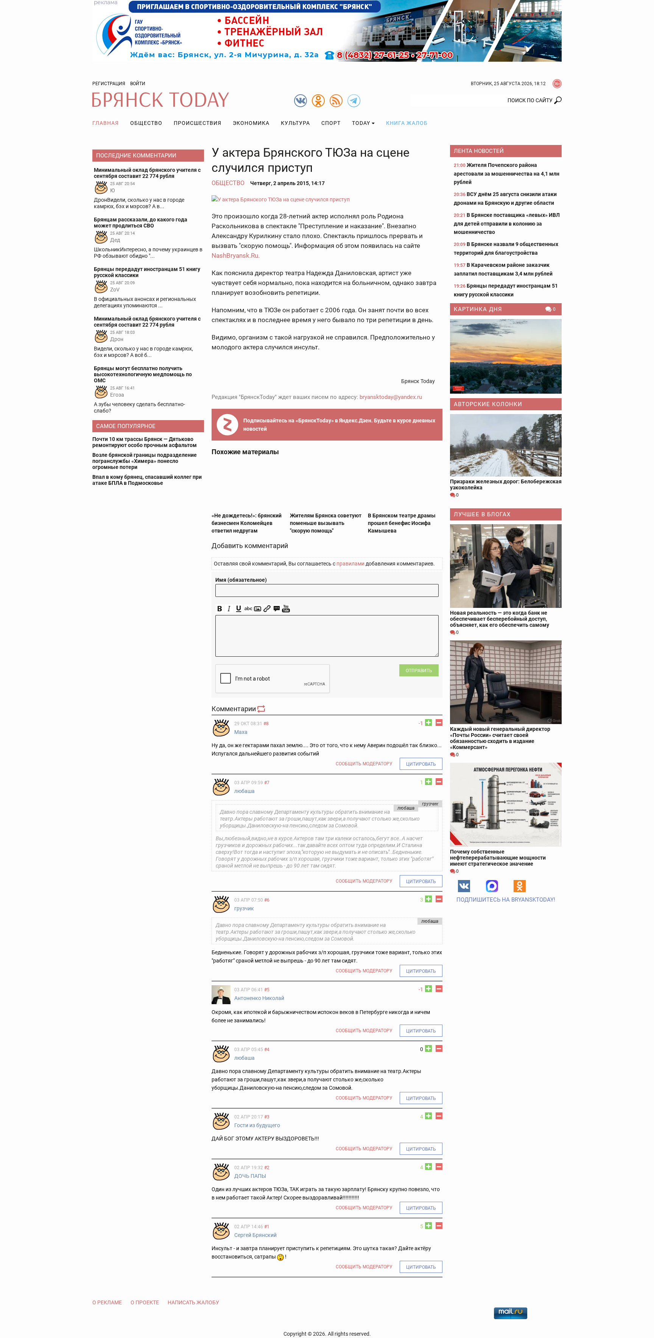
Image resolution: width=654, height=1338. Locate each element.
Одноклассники (520, 886)
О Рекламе (107, 1302)
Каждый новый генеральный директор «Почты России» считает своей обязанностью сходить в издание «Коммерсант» (500, 738)
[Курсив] (229, 608)
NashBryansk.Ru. (236, 255)
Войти (137, 83)
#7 (266, 782)
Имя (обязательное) (241, 580)
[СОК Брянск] (327, 30)
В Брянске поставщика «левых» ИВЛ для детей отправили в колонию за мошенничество (507, 223)
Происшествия (197, 123)
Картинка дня (478, 309)
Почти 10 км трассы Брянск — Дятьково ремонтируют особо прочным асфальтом (144, 442)
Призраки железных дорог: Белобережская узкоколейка (506, 484)
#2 (266, 1167)
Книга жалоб (407, 123)
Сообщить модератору (364, 763)
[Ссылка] (267, 608)
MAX (492, 886)
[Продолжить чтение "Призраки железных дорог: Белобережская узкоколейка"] (506, 445)
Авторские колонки (488, 404)
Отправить (419, 670)
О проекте (145, 1302)
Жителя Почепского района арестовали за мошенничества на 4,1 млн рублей (506, 173)
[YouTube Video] (286, 608)
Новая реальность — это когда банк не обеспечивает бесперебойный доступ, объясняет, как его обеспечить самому (499, 619)
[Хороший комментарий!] (428, 722)
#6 (266, 900)
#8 (266, 723)
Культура (295, 123)
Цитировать (421, 764)
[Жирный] (219, 608)
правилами (350, 564)
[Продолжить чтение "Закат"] (506, 356)
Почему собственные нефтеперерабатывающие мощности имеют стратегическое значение (498, 858)
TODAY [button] (361, 123)
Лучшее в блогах (482, 514)
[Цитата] (276, 608)
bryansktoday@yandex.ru (391, 397)
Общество (146, 123)
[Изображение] (257, 608)
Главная (105, 123)
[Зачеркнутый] (248, 608)
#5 (266, 989)
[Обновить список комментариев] (261, 709)
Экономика (251, 123)
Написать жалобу (193, 1302)
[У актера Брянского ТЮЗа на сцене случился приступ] (327, 199)
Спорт (331, 123)
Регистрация (108, 83)
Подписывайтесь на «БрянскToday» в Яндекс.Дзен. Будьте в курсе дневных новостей (339, 424)
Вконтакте (464, 886)
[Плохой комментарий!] (439, 722)
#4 (266, 1049)
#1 (266, 1226)
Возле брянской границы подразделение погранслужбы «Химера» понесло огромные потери (144, 461)
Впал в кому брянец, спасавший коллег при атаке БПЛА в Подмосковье (147, 480)
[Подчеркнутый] (238, 608)
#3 (266, 1117)
